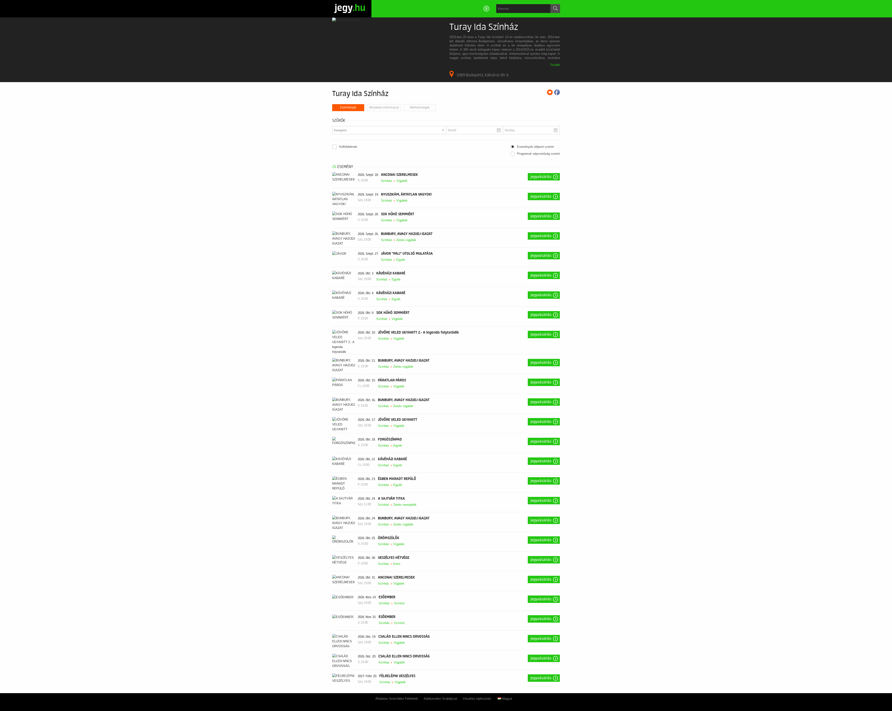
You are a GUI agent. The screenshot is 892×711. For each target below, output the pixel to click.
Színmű (399, 603)
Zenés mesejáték (404, 504)
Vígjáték (401, 181)
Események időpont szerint (535, 146)
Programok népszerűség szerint (538, 153)
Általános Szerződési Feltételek (396, 698)
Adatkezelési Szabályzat (440, 698)
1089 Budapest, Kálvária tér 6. (482, 75)
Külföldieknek (348, 146)
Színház (386, 181)
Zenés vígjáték (406, 240)
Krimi (396, 564)
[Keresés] (555, 8)
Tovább (555, 65)
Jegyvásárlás (541, 177)
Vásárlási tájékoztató (477, 698)
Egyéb (400, 259)
